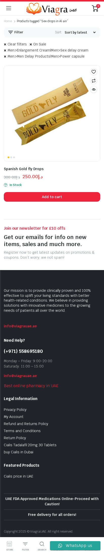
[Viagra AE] (51, 8)
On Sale (39, 44)
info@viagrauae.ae (20, 326)
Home (8, 21)
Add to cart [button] (52, 197)
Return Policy (15, 438)
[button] (93, 71)
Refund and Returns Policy (26, 423)
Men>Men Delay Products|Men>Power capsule (46, 56)
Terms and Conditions (22, 431)
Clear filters (17, 44)
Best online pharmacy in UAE (31, 385)
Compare (93, 80)
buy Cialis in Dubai (18, 452)
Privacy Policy (15, 409)
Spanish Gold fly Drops (24, 169)
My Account (13, 416)
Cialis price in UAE (18, 476)
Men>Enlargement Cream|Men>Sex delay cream (48, 50)
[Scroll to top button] (96, 531)
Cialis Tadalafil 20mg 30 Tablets (30, 445)
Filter (18, 32)
